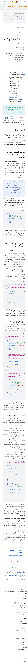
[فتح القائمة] (25, 2)
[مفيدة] (15, 32)
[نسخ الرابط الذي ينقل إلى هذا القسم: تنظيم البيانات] (11, 130)
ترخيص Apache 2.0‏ (15, 574)
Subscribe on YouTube (22, 612)
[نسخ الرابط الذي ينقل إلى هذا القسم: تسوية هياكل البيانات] (8, 322)
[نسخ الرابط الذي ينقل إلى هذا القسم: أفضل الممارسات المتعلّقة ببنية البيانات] (12, 246)
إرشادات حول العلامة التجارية (21, 630)
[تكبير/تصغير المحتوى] (16, 47)
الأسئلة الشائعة (24, 633)
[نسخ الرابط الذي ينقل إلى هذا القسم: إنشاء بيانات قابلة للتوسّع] (5, 415)
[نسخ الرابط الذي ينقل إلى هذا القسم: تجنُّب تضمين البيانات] (8, 251)
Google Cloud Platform (21, 649)
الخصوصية (21, 658)
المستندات (17, 27)
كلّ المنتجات (24, 652)
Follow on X (24, 609)
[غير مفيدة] (13, 32)
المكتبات (25, 596)
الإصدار (7, 29)
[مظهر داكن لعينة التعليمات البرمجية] (21, 211)
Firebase (23, 27)
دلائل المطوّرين (24, 589)
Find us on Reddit (23, 607)
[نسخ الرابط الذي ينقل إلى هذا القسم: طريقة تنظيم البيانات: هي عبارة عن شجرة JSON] (17, 158)
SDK (14, 97)
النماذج (25, 593)
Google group (23, 625)
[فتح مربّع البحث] (13, 2)
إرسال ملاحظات (20, 35)
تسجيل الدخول (5, 1)
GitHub (25, 598)
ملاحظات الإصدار (23, 628)
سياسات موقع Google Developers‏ (15, 575)
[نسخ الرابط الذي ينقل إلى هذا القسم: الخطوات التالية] (10, 547)
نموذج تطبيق (16, 95)
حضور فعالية (24, 614)
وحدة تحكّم (9, 118)
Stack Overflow (23, 623)
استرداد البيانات (10, 436)
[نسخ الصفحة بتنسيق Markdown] (18, 43)
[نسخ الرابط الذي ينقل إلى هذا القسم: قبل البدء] (15, 68)
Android (25, 642)
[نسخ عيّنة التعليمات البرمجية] (24, 211)
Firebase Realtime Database (17, 6)
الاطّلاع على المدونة (23, 605)
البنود (26, 658)
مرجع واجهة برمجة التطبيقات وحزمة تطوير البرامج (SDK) (16, 591)
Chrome (25, 644)
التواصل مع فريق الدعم (22, 621)
